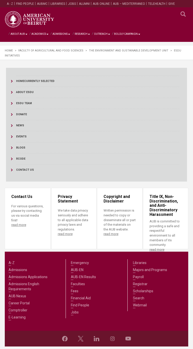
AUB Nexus (17, 296)
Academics (38, 34)
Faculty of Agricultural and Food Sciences (50, 50)
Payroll (138, 277)
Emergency (80, 263)
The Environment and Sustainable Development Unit (128, 50)
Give (171, 4)
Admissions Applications (28, 277)
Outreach (101, 34)
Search (138, 298)
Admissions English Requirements (24, 286)
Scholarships (143, 291)
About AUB (18, 34)
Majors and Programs (150, 270)
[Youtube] (128, 339)
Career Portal (19, 303)
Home (9, 50)
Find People (25, 4)
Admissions (60, 34)
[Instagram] (112, 339)
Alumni (84, 4)
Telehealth (156, 4)
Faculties (78, 284)
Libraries (58, 4)
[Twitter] (81, 339)
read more (18, 225)
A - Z (10, 4)
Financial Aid (81, 298)
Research (81, 34)
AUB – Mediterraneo (129, 4)
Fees (74, 291)
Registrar (140, 284)
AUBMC (42, 4)
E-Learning (17, 317)
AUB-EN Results (83, 277)
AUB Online (101, 4)
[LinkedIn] (96, 339)
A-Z (12, 263)
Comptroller (18, 310)
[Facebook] (65, 339)
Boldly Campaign (126, 34)
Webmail (140, 305)
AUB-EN (77, 270)
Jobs (72, 4)
